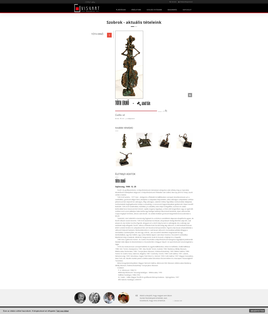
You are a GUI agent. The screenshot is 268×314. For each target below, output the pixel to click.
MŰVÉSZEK (121, 10)
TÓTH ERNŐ (97, 34)
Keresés (173, 2)
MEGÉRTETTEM (257, 310)
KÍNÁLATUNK (136, 10)
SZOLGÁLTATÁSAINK (154, 10)
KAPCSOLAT (187, 10)
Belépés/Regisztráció (186, 2)
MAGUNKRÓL (172, 10)
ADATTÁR (145, 104)
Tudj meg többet (62, 310)
